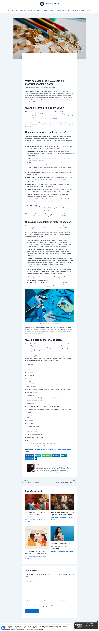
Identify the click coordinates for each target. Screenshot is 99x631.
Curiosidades (37, 519)
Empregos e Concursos (78, 10)
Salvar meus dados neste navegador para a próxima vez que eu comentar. (46, 606)
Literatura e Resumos (62, 10)
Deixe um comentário (49, 87)
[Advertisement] (49, 67)
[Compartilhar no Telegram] (29, 458)
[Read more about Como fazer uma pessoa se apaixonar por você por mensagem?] (62, 533)
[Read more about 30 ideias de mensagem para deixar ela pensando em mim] (37, 537)
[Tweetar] (38, 455)
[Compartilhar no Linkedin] (56, 455)
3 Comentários (54, 517)
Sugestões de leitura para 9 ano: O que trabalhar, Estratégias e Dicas (35, 514)
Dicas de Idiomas (21, 10)
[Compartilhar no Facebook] (29, 455)
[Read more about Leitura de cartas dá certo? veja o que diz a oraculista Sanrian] (62, 502)
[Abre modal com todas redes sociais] (36, 458)
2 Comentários (29, 519)
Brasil (55, 118)
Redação (10, 10)
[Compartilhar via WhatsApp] (46, 455)
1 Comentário (54, 551)
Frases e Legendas (48, 10)
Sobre (89, 10)
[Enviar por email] (64, 455)
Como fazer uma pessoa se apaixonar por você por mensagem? (61, 546)
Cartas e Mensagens (34, 10)
